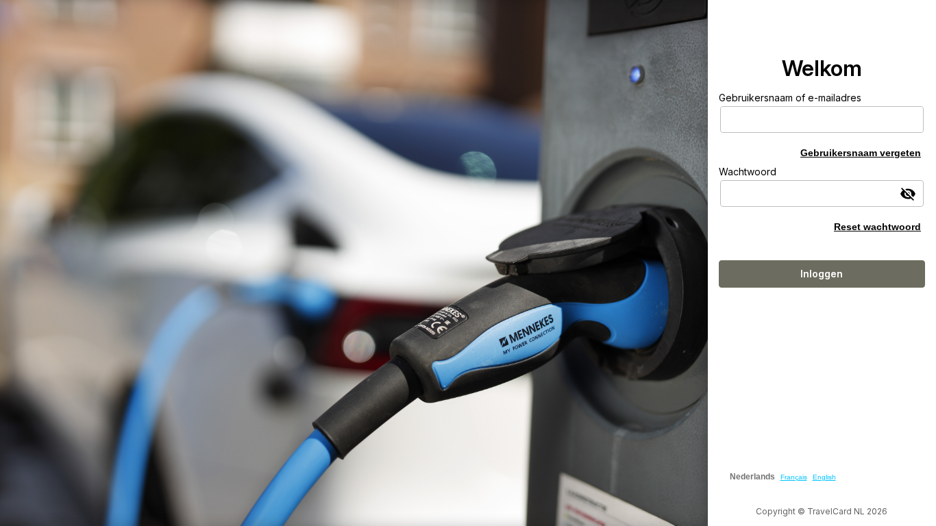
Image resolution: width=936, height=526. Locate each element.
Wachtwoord (747, 171)
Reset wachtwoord (877, 226)
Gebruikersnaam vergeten (860, 152)
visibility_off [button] (908, 194)
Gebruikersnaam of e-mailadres (790, 97)
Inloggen (821, 273)
